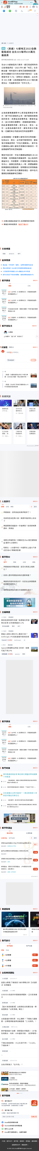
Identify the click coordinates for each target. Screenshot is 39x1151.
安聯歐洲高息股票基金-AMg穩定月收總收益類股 (16, 859)
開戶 (35, 844)
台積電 (8, 960)
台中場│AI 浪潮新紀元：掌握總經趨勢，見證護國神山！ (23, 293)
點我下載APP (23, 224)
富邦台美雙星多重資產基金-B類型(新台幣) (14, 851)
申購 (35, 852)
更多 (35, 506)
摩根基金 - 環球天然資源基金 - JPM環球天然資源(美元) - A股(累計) (16, 867)
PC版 (3, 1141)
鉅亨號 (16, 1141)
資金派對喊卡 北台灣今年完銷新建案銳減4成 (17, 268)
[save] (28, 10)
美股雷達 (11, 617)
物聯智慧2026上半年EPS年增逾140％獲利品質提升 (6, 410)
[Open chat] (35, 11)
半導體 (8, 965)
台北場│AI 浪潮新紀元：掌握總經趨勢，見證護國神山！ (23, 301)
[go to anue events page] (30, 7)
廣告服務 (34, 1141)
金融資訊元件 (16, 1145)
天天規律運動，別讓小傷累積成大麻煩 (5, 432)
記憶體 (8, 955)
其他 (9, 862)
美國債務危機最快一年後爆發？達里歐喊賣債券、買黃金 (32, 432)
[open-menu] (2, 7)
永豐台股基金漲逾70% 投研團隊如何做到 (19, 221)
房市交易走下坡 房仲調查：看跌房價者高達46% (18, 274)
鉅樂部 (22, 1141)
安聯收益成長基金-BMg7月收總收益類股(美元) (16, 843)
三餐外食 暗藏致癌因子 (19, 432)
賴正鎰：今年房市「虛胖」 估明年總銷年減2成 (18, 265)
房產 (4, 43)
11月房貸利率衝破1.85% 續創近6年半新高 (16, 271)
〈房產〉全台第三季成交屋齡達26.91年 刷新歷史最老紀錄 (16, 385)
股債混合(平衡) (12, 846)
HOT (9, 292)
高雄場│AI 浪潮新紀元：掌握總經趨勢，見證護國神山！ (23, 318)
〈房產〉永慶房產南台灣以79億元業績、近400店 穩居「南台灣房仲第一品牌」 (17, 375)
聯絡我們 (24, 1145)
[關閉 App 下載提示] (2, 2)
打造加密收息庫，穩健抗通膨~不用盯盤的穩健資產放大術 (23, 310)
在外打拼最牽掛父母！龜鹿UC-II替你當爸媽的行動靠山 (19, 410)
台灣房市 (11, 43)
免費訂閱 (34, 1116)
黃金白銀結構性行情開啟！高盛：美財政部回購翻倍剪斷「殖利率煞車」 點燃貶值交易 (32, 410)
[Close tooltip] (33, 15)
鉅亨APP (9, 1141)
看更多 (35, 280)
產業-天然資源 (12, 872)
